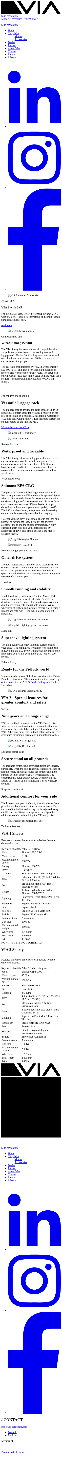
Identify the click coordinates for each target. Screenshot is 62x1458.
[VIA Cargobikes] (31, 13)
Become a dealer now (12, 1452)
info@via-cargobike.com (14, 1426)
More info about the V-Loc (15, 427)
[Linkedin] (34, 126)
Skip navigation (9, 16)
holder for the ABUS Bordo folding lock (29, 682)
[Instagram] (34, 187)
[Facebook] (34, 289)
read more (6, 325)
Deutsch (12, 1432)
